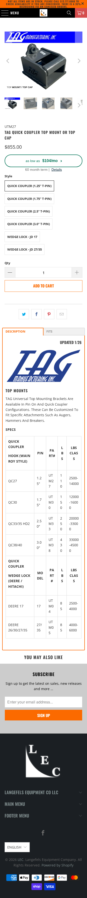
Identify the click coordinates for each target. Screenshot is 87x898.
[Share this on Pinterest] (49, 314)
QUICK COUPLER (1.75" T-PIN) (29, 198)
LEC (20, 859)
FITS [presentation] (49, 331)
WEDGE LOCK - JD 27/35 (24, 249)
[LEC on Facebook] (43, 833)
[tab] (23, 331)
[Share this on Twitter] (24, 314)
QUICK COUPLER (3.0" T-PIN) (28, 224)
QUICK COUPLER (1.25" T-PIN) (29, 186)
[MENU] (2, 13)
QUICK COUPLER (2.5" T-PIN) (28, 211)
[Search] (69, 13)
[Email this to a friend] (62, 314)
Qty (7, 263)
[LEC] (43, 13)
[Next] (79, 61)
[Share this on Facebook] (36, 314)
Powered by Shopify (57, 865)
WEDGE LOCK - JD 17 (22, 237)
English (14, 847)
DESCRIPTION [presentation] (15, 331)
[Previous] (8, 61)
